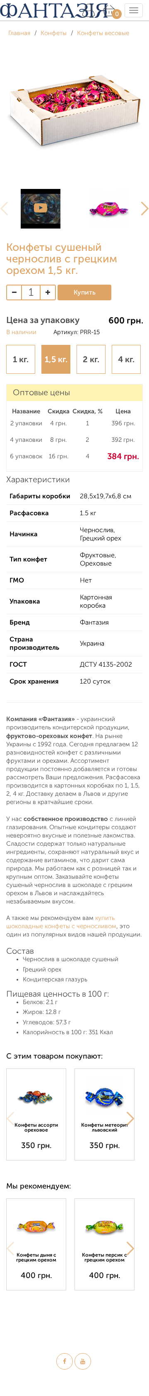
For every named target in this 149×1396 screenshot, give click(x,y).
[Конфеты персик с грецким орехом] (104, 1226)
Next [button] (130, 1118)
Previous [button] (10, 1118)
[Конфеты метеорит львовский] (104, 1096)
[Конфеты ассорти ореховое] (36, 1096)
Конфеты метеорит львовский (104, 1127)
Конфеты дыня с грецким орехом (36, 1257)
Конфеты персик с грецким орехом (104, 1257)
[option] (40, 208)
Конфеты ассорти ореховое (36, 1127)
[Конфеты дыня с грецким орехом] (36, 1226)
